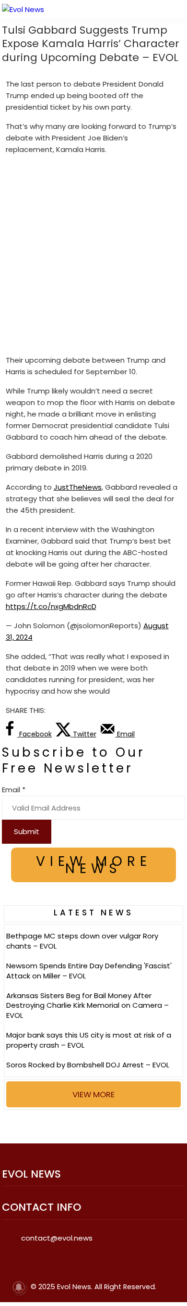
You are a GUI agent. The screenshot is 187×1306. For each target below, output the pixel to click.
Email (13, 790)
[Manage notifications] (18, 1287)
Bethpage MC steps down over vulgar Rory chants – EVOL (82, 941)
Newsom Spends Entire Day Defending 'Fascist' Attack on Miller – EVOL (89, 971)
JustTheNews (78, 487)
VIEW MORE (93, 1094)
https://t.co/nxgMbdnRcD (51, 606)
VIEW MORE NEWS (94, 865)
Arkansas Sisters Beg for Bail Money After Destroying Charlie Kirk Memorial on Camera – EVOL (87, 1005)
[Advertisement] (93, 257)
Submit (26, 831)
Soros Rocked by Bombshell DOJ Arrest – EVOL (87, 1065)
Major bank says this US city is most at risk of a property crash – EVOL (88, 1040)
